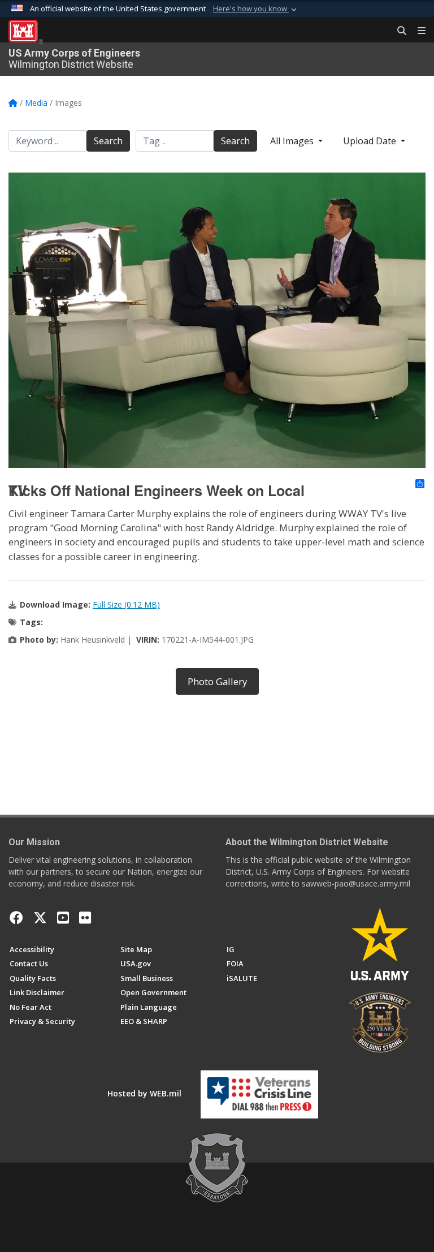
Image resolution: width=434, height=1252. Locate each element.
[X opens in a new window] (40, 917)
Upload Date (370, 141)
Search (108, 141)
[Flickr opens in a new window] (85, 917)
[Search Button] (397, 31)
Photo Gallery (217, 681)
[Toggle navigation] (417, 31)
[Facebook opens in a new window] (16, 917)
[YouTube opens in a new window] (63, 917)
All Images (293, 141)
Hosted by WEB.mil (144, 1093)
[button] (256, 9)
